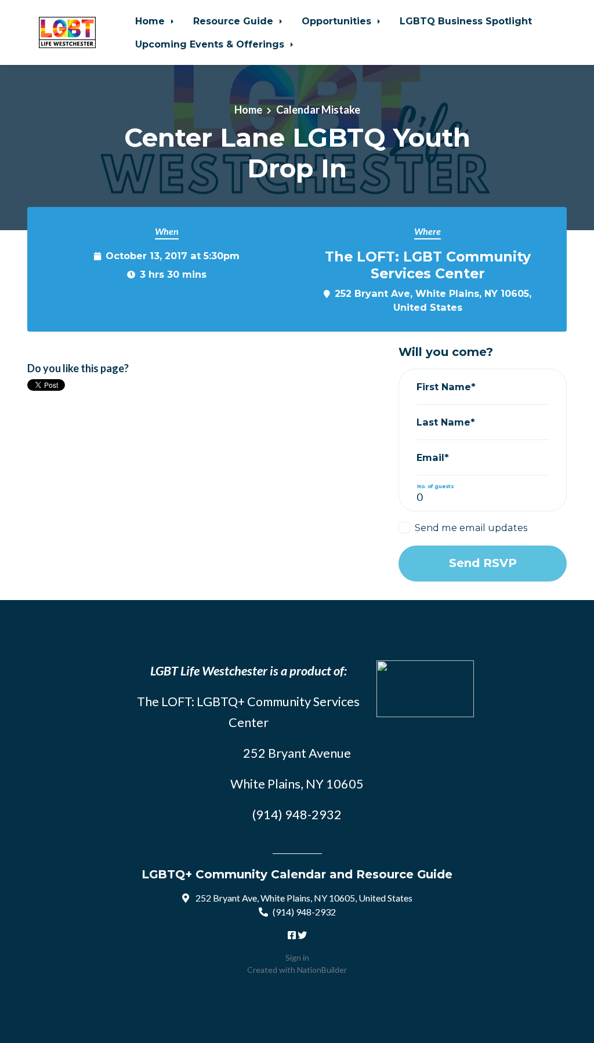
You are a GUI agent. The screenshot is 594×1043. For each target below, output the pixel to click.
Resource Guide (234, 21)
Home (151, 21)
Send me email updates (471, 527)
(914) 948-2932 (304, 911)
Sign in (297, 957)
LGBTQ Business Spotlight (466, 21)
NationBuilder (322, 970)
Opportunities (338, 21)
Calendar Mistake (318, 109)
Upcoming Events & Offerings (211, 44)
